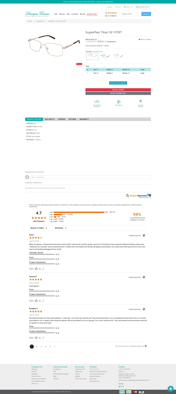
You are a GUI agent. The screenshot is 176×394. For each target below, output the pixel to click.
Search (146, 14)
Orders (77, 374)
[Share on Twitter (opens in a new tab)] (39, 269)
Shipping (34, 369)
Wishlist (77, 376)
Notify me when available (118, 83)
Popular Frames (95, 376)
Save (79, 64)
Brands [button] (82, 14)
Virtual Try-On (94, 381)
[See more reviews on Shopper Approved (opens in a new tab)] (43, 269)
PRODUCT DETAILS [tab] (34, 119)
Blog (54, 376)
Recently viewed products (98, 371)
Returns (34, 371)
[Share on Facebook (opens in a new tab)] (36, 269)
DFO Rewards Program (61, 374)
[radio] (88, 212)
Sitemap (56, 379)
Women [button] (62, 14)
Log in (119, 7)
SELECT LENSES (118, 90)
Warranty (34, 374)
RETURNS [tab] (72, 119)
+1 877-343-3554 (124, 369)
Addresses (78, 371)
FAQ (54, 371)
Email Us (121, 371)
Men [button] (56, 14)
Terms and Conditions (38, 379)
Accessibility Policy (37, 381)
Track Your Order (80, 379)
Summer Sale (92, 14)
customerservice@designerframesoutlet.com (134, 380)
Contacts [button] (74, 14)
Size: (87, 66)
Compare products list (97, 374)
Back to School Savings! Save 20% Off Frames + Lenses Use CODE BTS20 (88, 2)
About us (34, 383)
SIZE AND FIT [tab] (50, 119)
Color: (88, 52)
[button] (106, 41)
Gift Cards (93, 379)
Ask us (106, 46)
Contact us (57, 369)
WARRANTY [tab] (84, 119)
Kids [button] (68, 14)
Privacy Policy (36, 376)
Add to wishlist (145, 39)
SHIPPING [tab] (61, 119)
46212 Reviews (41, 221)
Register (109, 7)
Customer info (80, 369)
